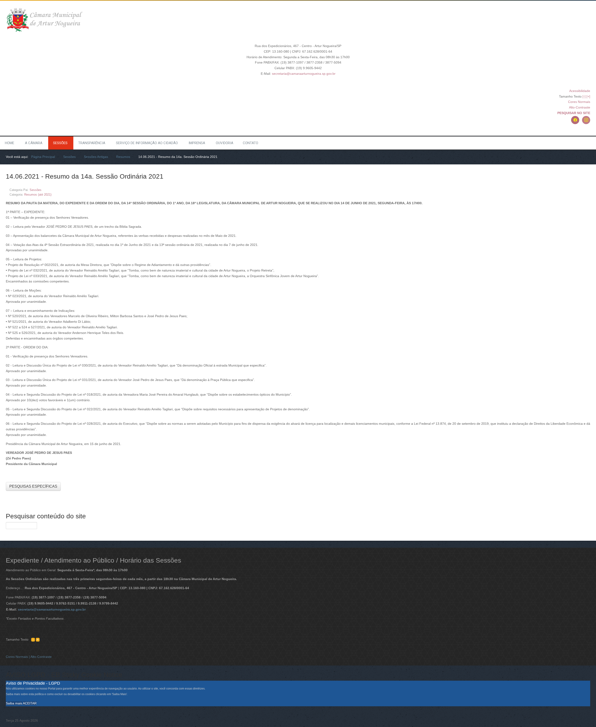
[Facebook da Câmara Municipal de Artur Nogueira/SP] (575, 120)
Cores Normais (579, 102)
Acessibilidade (579, 91)
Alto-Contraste (579, 107)
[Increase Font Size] (38, 639)
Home (9, 143)
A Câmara (33, 143)
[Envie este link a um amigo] (589, 189)
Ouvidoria (224, 143)
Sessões (60, 143)
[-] (584, 96)
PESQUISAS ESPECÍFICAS (33, 486)
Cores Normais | (18, 657)
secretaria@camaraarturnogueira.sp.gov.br (303, 73)
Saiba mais (14, 703)
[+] (588, 96)
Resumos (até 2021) (37, 194)
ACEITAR (30, 703)
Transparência (91, 143)
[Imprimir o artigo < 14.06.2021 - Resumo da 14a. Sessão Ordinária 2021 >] (583, 189)
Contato (250, 143)
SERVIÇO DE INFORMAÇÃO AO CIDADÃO (147, 143)
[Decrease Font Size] (33, 639)
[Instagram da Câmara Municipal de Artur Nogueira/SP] (586, 120)
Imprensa (197, 143)
